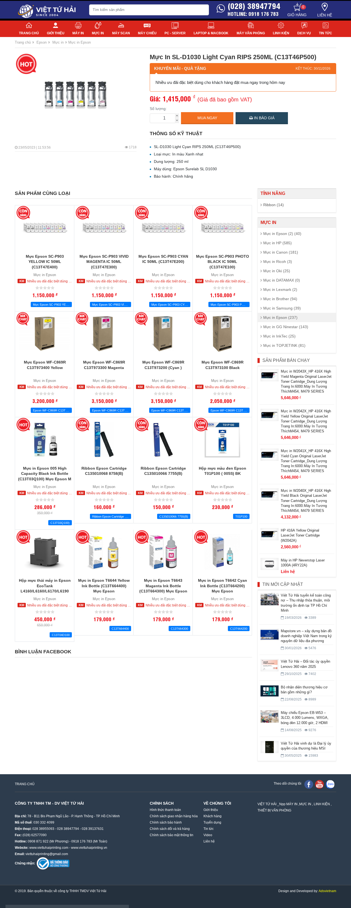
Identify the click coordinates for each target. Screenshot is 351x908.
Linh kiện (281, 33)
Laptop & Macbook (211, 33)
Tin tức (325, 33)
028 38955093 (43, 829)
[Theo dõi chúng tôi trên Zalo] (330, 784)
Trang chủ (29, 33)
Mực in (98, 33)
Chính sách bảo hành (166, 822)
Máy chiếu (147, 33)
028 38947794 (68, 829)
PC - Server (175, 33)
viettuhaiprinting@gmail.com (47, 854)
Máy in (78, 33)
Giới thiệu (55, 33)
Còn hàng (23, 213)
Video (207, 835)
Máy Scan (121, 33)
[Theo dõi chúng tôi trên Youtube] (319, 784)
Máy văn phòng (251, 33)
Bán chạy (23, 319)
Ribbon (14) (273, 205)
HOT (26, 64)
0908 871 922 (38, 841)
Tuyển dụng (212, 822)
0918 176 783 (81, 841)
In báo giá (263, 118)
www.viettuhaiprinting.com (48, 848)
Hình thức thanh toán (165, 810)
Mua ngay (207, 118)
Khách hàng (212, 816)
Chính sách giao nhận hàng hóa (174, 816)
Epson (41, 42)
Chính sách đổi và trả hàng (170, 829)
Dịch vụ (304, 33)
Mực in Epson (79, 42)
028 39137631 (93, 829)
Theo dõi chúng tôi (287, 783)
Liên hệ (324, 15)
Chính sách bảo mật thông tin (171, 835)
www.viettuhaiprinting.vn (89, 848)
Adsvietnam (327, 891)
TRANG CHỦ (25, 784)
